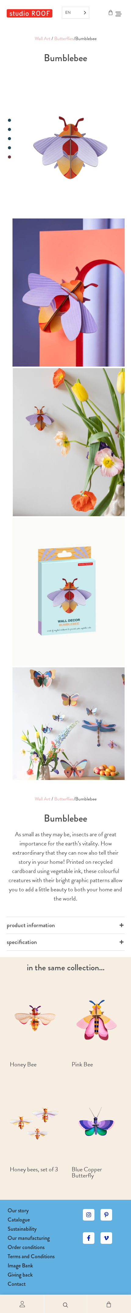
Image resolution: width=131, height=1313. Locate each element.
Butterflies (64, 38)
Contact (17, 1284)
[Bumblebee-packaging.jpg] (68, 592)
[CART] (110, 12)
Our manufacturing (29, 1238)
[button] (65, 1303)
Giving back (20, 1275)
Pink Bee (82, 1064)
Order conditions (26, 1247)
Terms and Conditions (31, 1256)
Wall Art (42, 38)
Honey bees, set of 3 (34, 1169)
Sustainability (22, 1229)
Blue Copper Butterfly (87, 1172)
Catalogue (19, 1220)
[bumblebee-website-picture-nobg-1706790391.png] (68, 143)
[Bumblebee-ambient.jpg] (68, 292)
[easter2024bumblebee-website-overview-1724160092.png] (68, 442)
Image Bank (20, 1266)
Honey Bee (23, 1064)
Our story (18, 1210)
